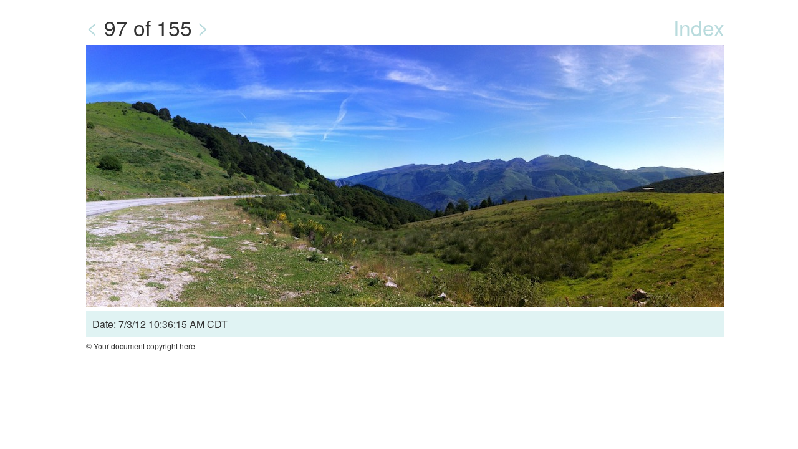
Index (698, 27)
